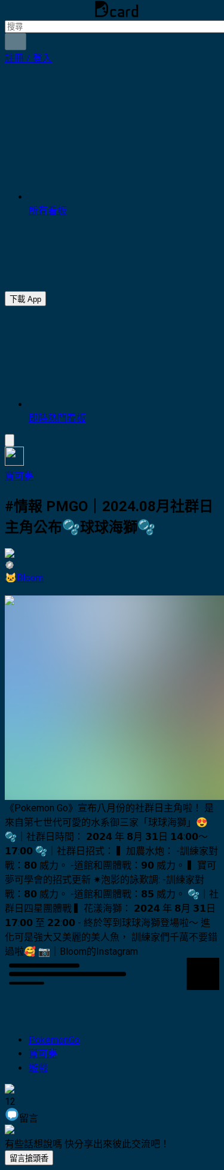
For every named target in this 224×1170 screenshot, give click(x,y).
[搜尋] (15, 41)
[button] (28, 58)
